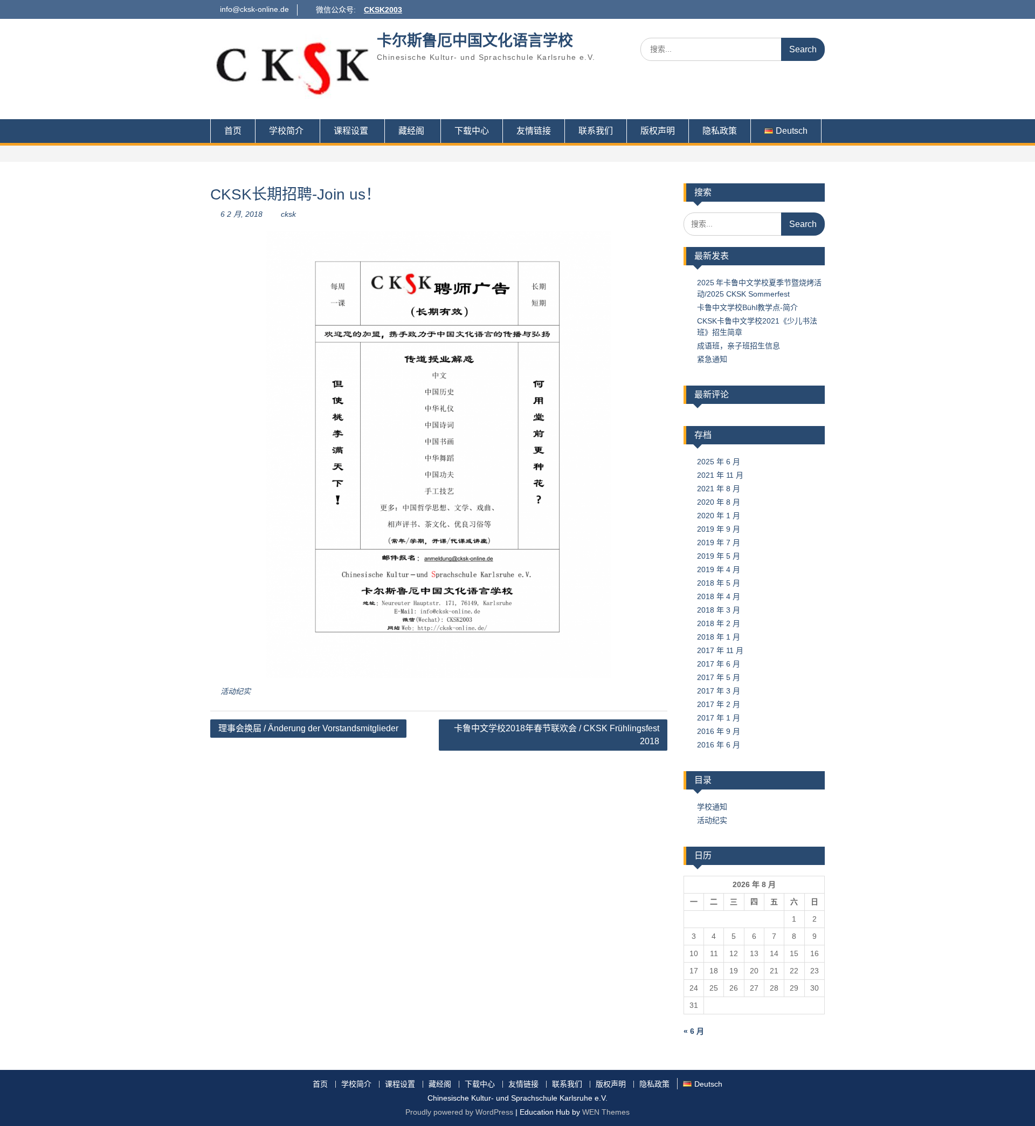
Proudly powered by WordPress (459, 1112)
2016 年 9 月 (718, 731)
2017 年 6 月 (718, 664)
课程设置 (351, 130)
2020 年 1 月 (718, 515)
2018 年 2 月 (718, 623)
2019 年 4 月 (718, 569)
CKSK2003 (383, 9)
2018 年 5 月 (718, 583)
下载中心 (471, 130)
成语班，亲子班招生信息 (738, 345)
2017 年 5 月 (718, 677)
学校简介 (286, 130)
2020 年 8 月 (718, 502)
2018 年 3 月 (718, 610)
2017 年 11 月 (720, 650)
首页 (233, 130)
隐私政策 (719, 130)
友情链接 (533, 130)
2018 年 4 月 (718, 596)
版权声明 (657, 130)
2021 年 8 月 (718, 488)
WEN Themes (606, 1112)
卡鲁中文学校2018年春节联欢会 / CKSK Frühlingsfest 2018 (556, 735)
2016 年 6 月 (718, 744)
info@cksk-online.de (254, 9)
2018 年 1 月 (718, 637)
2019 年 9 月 (718, 529)
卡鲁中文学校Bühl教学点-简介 (747, 307)
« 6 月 (694, 1031)
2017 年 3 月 (718, 690)
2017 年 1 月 (718, 717)
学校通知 (712, 806)
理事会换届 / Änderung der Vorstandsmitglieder (308, 728)
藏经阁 (411, 130)
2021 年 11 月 (720, 475)
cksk (288, 214)
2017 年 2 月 (718, 704)
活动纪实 (235, 691)
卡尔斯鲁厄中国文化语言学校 (475, 40)
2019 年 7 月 (718, 542)
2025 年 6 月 (718, 461)
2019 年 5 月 (718, 556)
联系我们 (595, 130)
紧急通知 (712, 359)
